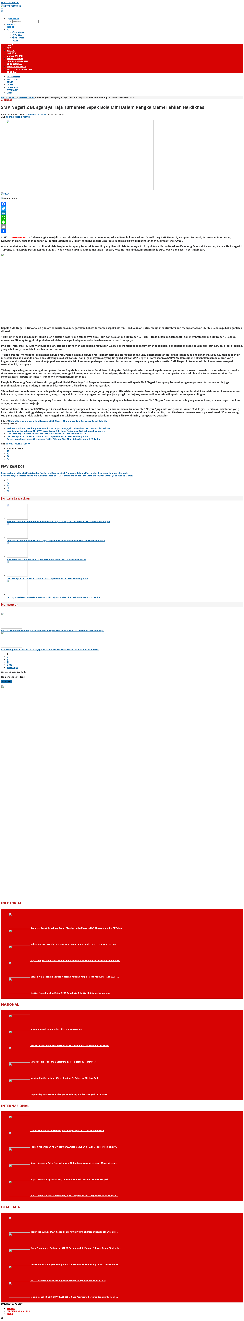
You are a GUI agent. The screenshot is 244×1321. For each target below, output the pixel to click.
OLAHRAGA (6, 100)
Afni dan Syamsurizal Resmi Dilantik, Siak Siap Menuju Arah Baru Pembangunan (47, 436)
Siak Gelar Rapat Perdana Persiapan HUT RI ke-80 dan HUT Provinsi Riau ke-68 (46, 433)
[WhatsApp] (122, 217)
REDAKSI (11, 1308)
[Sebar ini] (7, 480)
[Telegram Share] (8, 488)
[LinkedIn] (122, 213)
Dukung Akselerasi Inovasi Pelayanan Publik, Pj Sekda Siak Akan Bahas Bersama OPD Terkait (54, 439)
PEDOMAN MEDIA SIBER (18, 1311)
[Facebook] (122, 204)
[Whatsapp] (8, 491)
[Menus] (2, 8)
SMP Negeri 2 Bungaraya (62, 421)
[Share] (122, 231)
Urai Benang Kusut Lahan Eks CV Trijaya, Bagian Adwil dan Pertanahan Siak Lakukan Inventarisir (56, 431)
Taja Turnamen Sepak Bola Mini (92, 421)
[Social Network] (8, 29)
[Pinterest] (8, 456)
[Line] (122, 222)
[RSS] (8, 459)
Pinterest (19, 37)
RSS (16, 40)
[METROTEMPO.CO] (11, 6)
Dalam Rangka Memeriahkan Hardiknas (29, 421)
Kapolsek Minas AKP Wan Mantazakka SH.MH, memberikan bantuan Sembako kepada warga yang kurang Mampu (67, 475)
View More (6, 682)
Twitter (18, 35)
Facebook (19, 32)
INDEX (10, 1314)
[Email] (122, 226)
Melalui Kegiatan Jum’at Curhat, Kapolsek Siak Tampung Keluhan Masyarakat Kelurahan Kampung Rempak (64, 473)
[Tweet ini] (8, 483)
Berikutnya (12, 667)
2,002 (9, 664)
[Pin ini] (8, 485)
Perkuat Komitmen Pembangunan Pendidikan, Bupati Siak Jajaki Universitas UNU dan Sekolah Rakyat (58, 428)
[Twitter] (122, 208)
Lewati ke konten (10, 2)
